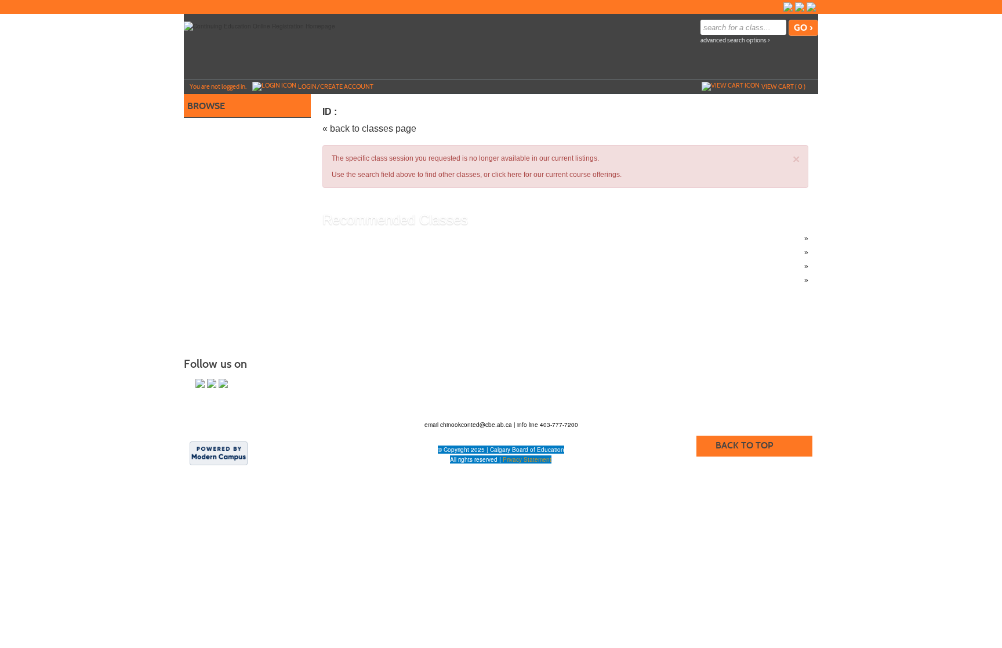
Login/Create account (335, 86)
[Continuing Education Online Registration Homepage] (259, 25)
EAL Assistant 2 (370, 266)
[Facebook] (788, 7)
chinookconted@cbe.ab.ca (477, 425)
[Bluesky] (799, 7)
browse (206, 105)
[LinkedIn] (811, 7)
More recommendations (383, 280)
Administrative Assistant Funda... (396, 252)
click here (507, 175)
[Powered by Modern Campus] (219, 452)
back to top (744, 445)
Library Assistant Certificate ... (392, 238)
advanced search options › (735, 40)
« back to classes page (369, 128)
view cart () (783, 86)
